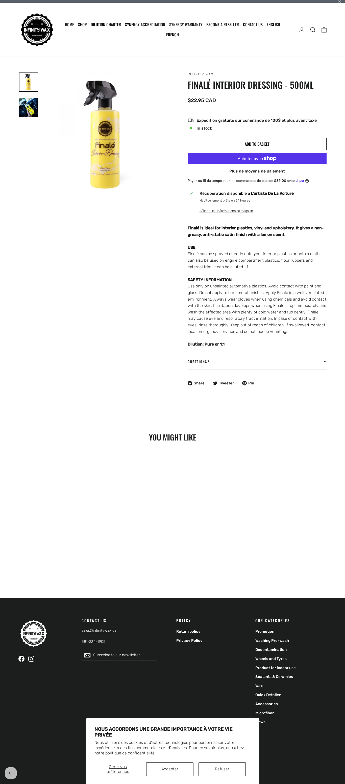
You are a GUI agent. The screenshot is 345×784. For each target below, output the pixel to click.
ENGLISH (273, 24)
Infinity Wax (201, 74)
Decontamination (271, 649)
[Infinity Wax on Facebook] (21, 658)
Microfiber (264, 713)
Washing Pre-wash (272, 640)
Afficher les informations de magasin (226, 211)
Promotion (264, 631)
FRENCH (172, 35)
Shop (82, 24)
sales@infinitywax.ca (99, 630)
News (260, 722)
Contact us (253, 24)
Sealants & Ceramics (274, 676)
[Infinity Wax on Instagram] (31, 658)
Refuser (222, 769)
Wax (259, 685)
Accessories (266, 704)
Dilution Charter (106, 24)
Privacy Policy (189, 640)
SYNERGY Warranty (185, 24)
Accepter (169, 769)
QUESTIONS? (199, 361)
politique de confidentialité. (130, 753)
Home (69, 24)
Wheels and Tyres (271, 658)
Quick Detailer (268, 695)
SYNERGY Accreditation (145, 24)
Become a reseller (222, 24)
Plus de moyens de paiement (257, 171)
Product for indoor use (275, 668)
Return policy (188, 631)
